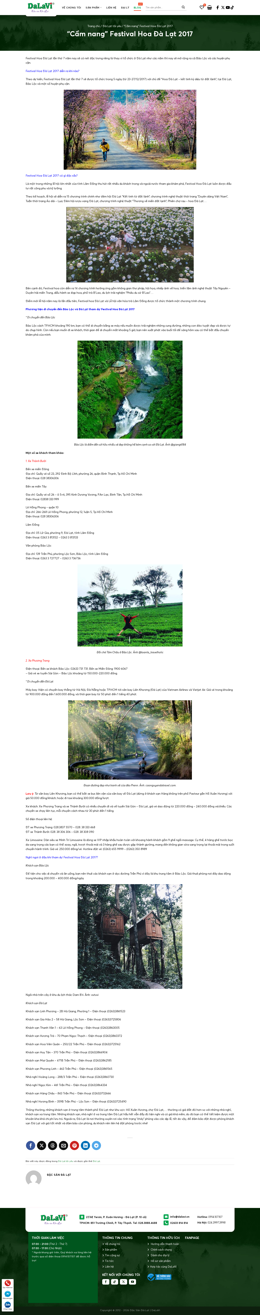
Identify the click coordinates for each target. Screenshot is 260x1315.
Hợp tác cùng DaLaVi (163, 1266)
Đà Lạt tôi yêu (112, 26)
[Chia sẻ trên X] (41, 1145)
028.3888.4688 (147, 1223)
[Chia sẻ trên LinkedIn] (85, 1145)
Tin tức (109, 1261)
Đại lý (125, 7)
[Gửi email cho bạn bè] (63, 1145)
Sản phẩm (92, 7)
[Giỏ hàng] (209, 7)
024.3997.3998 (217, 1222)
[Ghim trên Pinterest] (74, 1145)
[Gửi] (183, 7)
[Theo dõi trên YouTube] (132, 1282)
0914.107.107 (215, 1217)
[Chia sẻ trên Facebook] (30, 1145)
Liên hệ (111, 7)
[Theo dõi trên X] (123, 1282)
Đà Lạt (96, 1161)
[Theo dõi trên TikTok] (114, 1282)
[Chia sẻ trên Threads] (52, 1145)
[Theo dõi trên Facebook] (105, 1282)
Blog (137, 7)
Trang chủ (93, 26)
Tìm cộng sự (112, 1255)
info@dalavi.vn (179, 1216)
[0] (202, 7)
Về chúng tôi (71, 7)
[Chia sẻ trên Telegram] (96, 1145)
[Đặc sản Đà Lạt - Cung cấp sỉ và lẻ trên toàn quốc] (41, 7)
